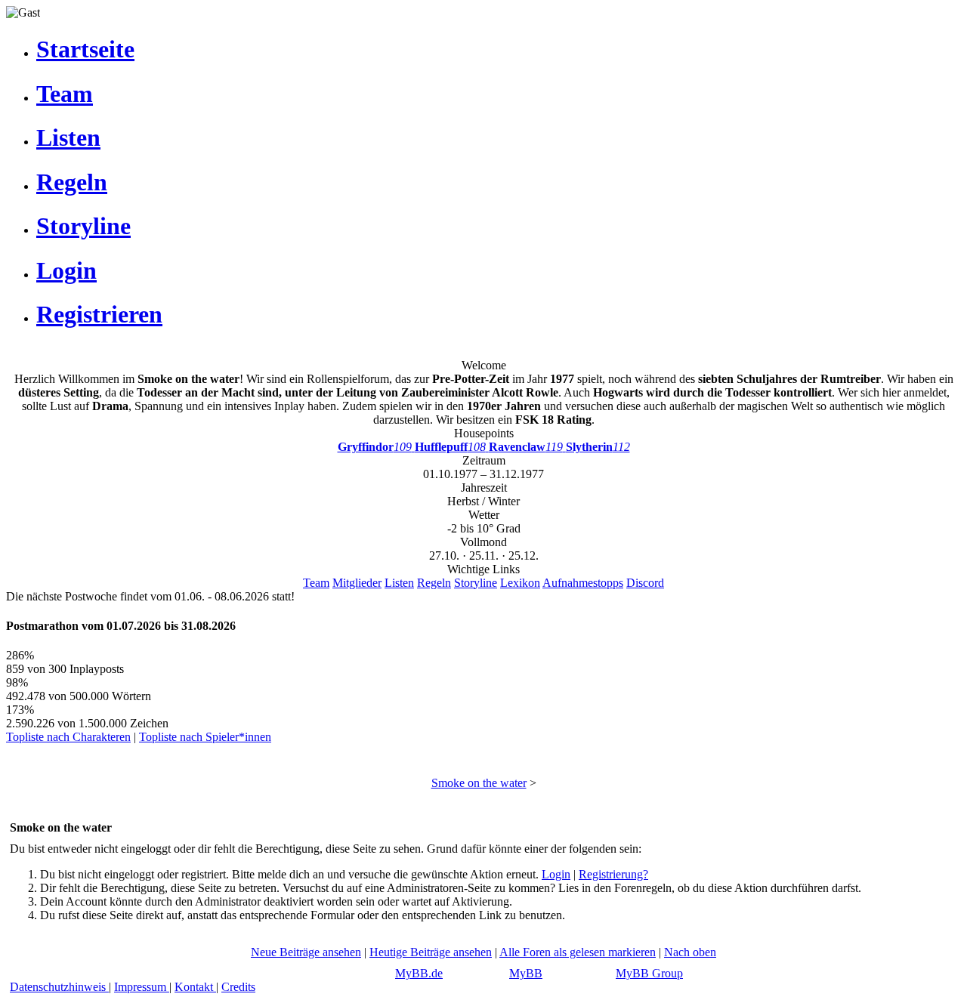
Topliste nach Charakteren (68, 736)
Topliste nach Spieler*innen (205, 736)
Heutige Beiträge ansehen (430, 952)
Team (316, 582)
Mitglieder (357, 582)
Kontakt (195, 986)
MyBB (525, 973)
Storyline (475, 582)
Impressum (141, 986)
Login (556, 874)
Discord (645, 582)
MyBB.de (419, 973)
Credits (238, 986)
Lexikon (520, 582)
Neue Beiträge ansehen (306, 952)
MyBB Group (649, 973)
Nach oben (690, 952)
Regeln (434, 582)
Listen (399, 582)
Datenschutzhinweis (59, 986)
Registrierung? (613, 874)
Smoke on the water (479, 782)
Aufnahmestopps (582, 582)
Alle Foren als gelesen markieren (577, 952)
